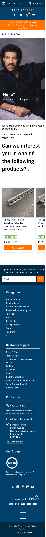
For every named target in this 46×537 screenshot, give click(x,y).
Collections (11, 369)
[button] (11, 258)
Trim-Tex (10, 314)
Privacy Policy (13, 387)
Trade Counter (12, 355)
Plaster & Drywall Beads (17, 306)
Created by (23, 532)
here (25, 28)
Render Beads (12, 303)
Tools (8, 328)
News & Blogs (12, 352)
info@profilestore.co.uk (14, 4)
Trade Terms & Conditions (18, 384)
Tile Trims (10, 332)
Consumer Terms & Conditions (20, 380)
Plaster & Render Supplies (18, 310)
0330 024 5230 (38, 4)
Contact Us (11, 373)
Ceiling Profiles (13, 324)
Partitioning (11, 321)
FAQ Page (10, 366)
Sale (8, 335)
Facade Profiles (13, 299)
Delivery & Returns (15, 377)
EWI (8, 317)
